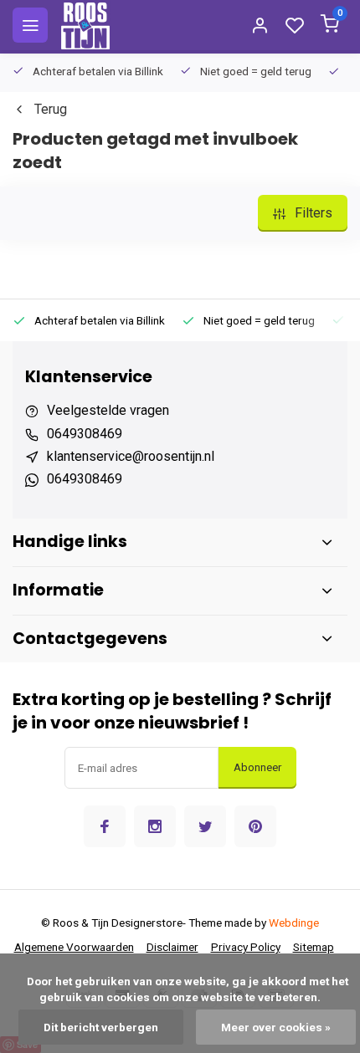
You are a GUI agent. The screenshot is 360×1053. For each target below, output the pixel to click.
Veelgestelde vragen (108, 410)
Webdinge (294, 922)
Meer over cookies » (276, 1027)
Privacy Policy (245, 946)
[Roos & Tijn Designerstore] (85, 25)
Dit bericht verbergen (101, 1027)
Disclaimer (172, 946)
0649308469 (84, 434)
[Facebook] (105, 826)
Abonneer (257, 767)
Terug (50, 109)
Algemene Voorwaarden (74, 946)
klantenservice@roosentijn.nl (130, 456)
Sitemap (313, 946)
